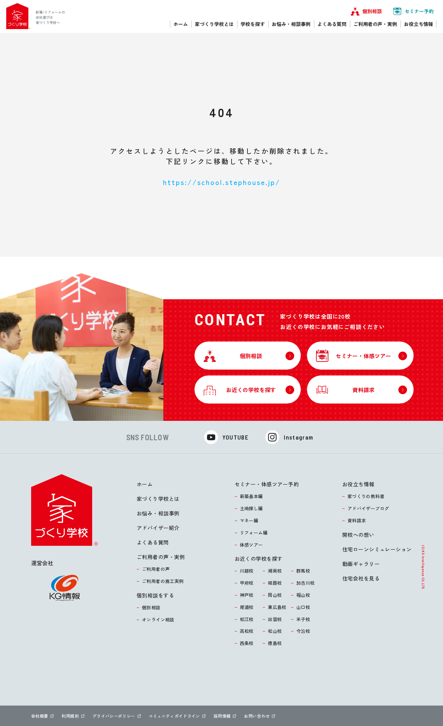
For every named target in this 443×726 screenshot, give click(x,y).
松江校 (247, 619)
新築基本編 (251, 496)
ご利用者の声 (156, 569)
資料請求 (356, 520)
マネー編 (249, 520)
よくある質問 (153, 542)
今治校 (303, 631)
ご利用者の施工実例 (163, 581)
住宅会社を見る (361, 578)
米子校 (303, 619)
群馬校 (303, 570)
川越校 (247, 570)
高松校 (247, 631)
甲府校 (247, 582)
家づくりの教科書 (366, 496)
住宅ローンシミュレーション (377, 549)
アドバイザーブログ (368, 508)
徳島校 (275, 643)
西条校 (247, 643)
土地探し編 (251, 508)
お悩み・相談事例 (158, 513)
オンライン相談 (158, 619)
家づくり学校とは (158, 498)
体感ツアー (251, 544)
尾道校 (247, 607)
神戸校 (247, 595)
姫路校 (275, 582)
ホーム (145, 484)
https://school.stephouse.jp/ (221, 182)
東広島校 (277, 607)
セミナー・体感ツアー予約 (267, 484)
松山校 (275, 631)
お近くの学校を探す (259, 558)
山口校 (303, 607)
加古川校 (305, 582)
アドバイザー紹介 (158, 527)
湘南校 (275, 570)
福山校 (303, 595)
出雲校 (275, 619)
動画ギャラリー (361, 563)
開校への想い (358, 534)
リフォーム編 (254, 532)
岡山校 (275, 595)
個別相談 (151, 607)
